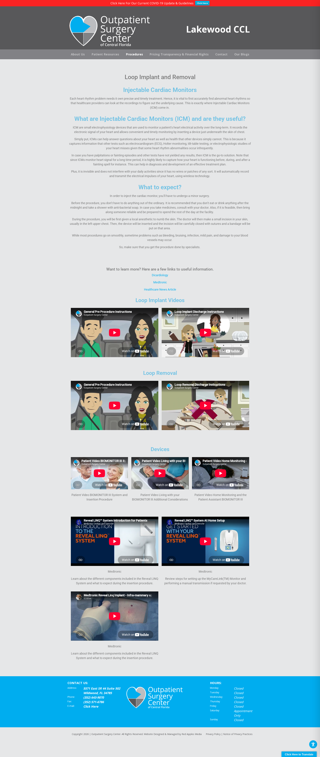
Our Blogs (241, 54)
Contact (221, 54)
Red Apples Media (192, 734)
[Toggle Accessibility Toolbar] (313, 744)
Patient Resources (105, 54)
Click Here (202, 3)
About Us (78, 54)
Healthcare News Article (160, 289)
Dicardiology (160, 275)
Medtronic (160, 282)
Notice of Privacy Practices (237, 734)
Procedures (134, 54)
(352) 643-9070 (93, 697)
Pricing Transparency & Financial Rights (179, 54)
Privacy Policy (213, 734)
